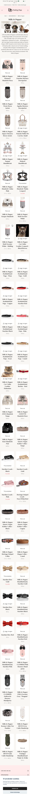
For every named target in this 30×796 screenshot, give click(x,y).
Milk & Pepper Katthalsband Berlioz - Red (22, 384)
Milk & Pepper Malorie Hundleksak (22, 161)
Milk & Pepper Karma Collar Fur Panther (7, 726)
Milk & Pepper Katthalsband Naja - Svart (7, 357)
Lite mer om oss (5, 770)
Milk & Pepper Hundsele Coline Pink (7, 189)
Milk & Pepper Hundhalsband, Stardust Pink (7, 664)
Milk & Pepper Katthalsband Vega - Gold (22, 274)
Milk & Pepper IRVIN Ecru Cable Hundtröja (22, 726)
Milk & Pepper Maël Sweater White (22, 216)
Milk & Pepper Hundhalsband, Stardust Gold (22, 582)
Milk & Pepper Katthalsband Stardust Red (22, 301)
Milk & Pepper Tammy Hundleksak (7, 161)
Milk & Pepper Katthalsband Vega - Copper (7, 301)
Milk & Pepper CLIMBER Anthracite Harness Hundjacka (7, 696)
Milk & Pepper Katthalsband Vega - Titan (7, 274)
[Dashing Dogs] (15, 10)
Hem (5, 16)
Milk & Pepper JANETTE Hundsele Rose (22, 414)
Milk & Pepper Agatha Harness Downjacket (22, 106)
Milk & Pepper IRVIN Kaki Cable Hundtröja (7, 754)
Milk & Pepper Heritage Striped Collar (7, 554)
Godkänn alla (15, 788)
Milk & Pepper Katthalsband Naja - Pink (22, 329)
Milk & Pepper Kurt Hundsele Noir (7, 442)
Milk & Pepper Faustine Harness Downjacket (22, 78)
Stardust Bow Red (7, 635)
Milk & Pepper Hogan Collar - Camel (22, 554)
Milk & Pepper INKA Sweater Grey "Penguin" (22, 694)
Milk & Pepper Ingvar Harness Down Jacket (7, 134)
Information (4, 775)
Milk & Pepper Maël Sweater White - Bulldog (7, 244)
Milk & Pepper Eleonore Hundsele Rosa (7, 78)
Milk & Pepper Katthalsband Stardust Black (7, 329)
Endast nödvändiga (15, 792)
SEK (14, 2)
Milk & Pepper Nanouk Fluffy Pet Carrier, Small (22, 134)
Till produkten (22, 183)
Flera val (7, 73)
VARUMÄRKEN (12, 16)
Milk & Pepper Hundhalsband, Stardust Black (22, 609)
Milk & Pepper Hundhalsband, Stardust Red (22, 637)
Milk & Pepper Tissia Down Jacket (7, 106)
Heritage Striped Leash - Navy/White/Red (22, 497)
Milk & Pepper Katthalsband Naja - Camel (22, 357)
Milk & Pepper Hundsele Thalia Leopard (22, 189)
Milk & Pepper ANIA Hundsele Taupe (7, 414)
